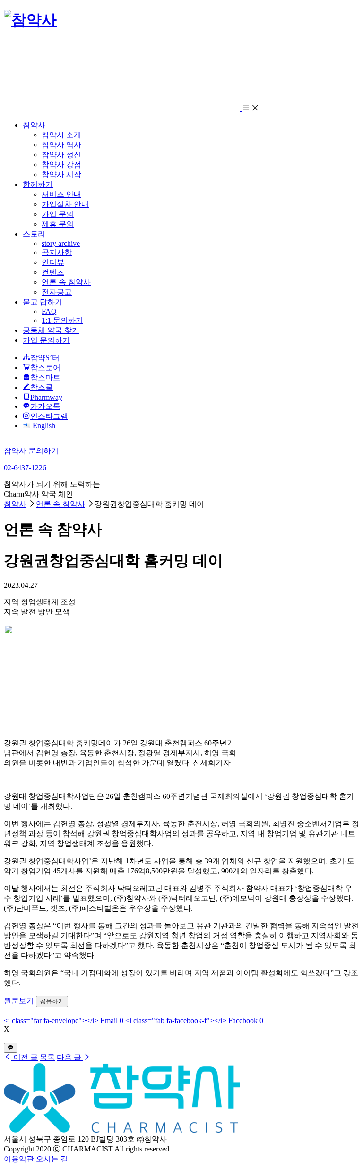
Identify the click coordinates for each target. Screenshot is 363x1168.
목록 (47, 1057)
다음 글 (70, 1057)
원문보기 (19, 1001)
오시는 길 (52, 1159)
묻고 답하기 (42, 302)
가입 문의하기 (46, 340)
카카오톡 (45, 406)
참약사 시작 (61, 174)
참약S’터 (45, 358)
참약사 (34, 125)
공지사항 (57, 252)
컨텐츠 (53, 272)
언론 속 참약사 (66, 282)
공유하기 (52, 1001)
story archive (61, 243)
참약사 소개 (61, 135)
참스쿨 (41, 387)
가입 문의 (58, 214)
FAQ (49, 311)
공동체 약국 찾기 (51, 330)
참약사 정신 (61, 155)
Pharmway (46, 397)
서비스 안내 (61, 194)
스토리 (34, 234)
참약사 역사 (61, 145)
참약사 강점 (61, 165)
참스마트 (45, 377)
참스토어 (45, 368)
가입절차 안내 (65, 204)
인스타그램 (49, 416)
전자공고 (57, 292)
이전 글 (24, 1057)
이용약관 (19, 1159)
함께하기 (38, 184)
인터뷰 (53, 262)
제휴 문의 (58, 224)
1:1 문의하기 (62, 320)
